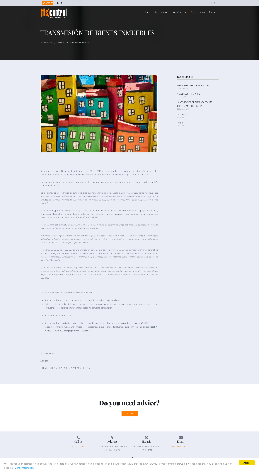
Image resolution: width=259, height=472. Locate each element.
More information (24, 467)
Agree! (246, 462)
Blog (193, 12)
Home (147, 12)
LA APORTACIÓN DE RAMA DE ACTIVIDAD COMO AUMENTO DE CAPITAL (194, 104)
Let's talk (129, 413)
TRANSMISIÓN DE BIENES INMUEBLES (73, 42)
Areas (164, 12)
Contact (213, 12)
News (202, 12)
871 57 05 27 (47, 3)
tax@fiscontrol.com (180, 446)
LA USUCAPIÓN (183, 114)
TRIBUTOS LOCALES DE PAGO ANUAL (193, 85)
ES (211, 3)
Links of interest (179, 12)
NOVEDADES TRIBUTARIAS (188, 94)
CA (215, 3)
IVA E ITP (180, 123)
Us (155, 12)
